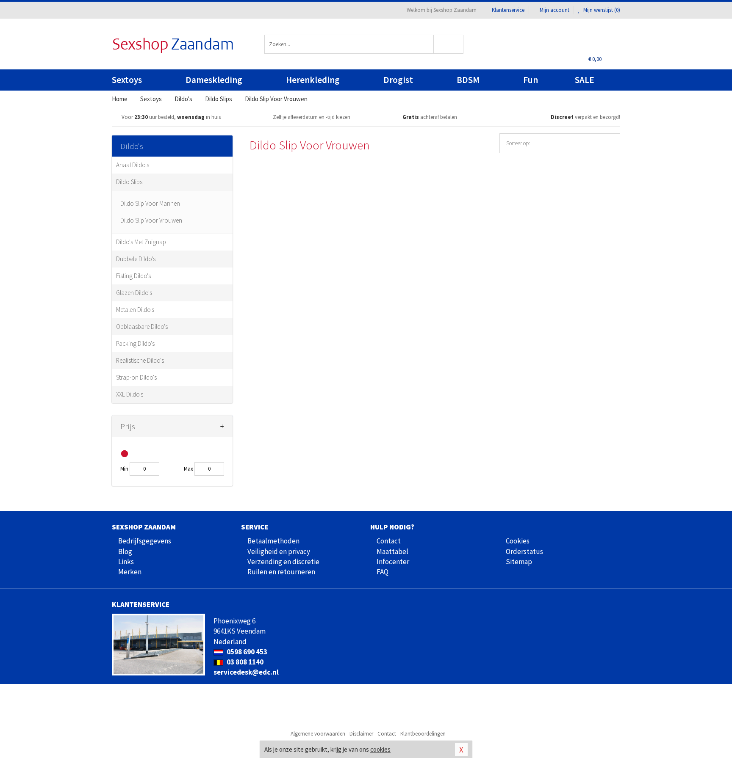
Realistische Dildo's (140, 360)
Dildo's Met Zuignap (141, 242)
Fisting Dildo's (133, 276)
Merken (129, 571)
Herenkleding (313, 79)
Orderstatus (524, 551)
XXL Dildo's (129, 394)
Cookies (518, 541)
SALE (584, 79)
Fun (530, 79)
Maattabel (392, 551)
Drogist (398, 79)
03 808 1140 (244, 662)
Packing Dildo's (135, 343)
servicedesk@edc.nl (246, 672)
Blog (125, 551)
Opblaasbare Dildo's (142, 326)
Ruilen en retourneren (281, 571)
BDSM (468, 79)
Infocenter (393, 561)
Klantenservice (508, 10)
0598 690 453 (246, 651)
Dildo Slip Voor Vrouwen (151, 220)
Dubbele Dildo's (135, 259)
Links (126, 561)
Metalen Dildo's (135, 310)
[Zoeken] (449, 44)
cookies (380, 749)
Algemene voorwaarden (318, 733)
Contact (389, 541)
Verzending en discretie (283, 561)
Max (188, 468)
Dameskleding (214, 79)
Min (124, 468)
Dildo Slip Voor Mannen (150, 203)
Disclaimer (361, 733)
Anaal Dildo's (132, 165)
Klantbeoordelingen (423, 733)
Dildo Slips (129, 182)
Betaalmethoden (273, 541)
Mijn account (554, 10)
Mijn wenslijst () (601, 10)
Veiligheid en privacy (278, 551)
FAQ (382, 571)
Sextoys (127, 79)
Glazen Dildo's (134, 293)
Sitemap (519, 561)
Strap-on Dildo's (136, 377)
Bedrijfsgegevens (144, 541)
